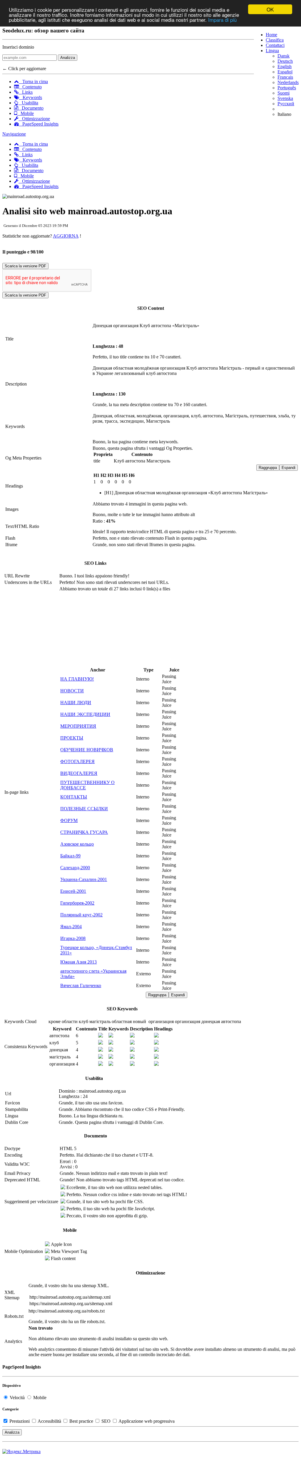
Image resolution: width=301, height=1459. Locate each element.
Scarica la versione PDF (25, 266)
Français (285, 77)
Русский (285, 103)
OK (270, 9)
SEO (106, 1421)
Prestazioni (19, 1421)
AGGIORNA (65, 235)
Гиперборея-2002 (77, 902)
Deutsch (285, 61)
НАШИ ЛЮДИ (75, 702)
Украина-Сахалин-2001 (83, 879)
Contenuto (30, 86)
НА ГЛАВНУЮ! (77, 678)
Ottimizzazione (34, 118)
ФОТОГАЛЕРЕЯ (77, 761)
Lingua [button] (272, 50)
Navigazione (14, 133)
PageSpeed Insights (38, 123)
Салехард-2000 (75, 867)
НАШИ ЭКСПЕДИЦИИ (85, 714)
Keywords (30, 97)
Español (284, 71)
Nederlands (288, 82)
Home (271, 34)
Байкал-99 (70, 855)
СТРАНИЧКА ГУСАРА (84, 832)
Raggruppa (268, 467)
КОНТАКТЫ (73, 796)
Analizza (67, 57)
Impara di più (222, 19)
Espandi (288, 467)
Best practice (81, 1421)
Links (26, 92)
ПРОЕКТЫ (71, 737)
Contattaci (275, 45)
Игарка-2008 (73, 938)
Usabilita (28, 102)
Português (286, 87)
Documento (31, 108)
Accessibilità (49, 1421)
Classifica (275, 39)
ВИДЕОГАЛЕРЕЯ (78, 773)
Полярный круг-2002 (81, 914)
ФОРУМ (69, 820)
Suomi (283, 92)
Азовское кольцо (77, 844)
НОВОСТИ (72, 690)
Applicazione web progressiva (146, 1421)
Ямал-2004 (71, 926)
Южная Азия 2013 (78, 961)
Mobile (25, 113)
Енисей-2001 (73, 891)
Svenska (285, 98)
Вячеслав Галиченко (80, 985)
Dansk (283, 55)
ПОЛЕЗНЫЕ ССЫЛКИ (84, 808)
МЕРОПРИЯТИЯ (78, 726)
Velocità (17, 1397)
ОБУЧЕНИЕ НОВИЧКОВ (86, 749)
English (284, 66)
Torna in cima (33, 81)
